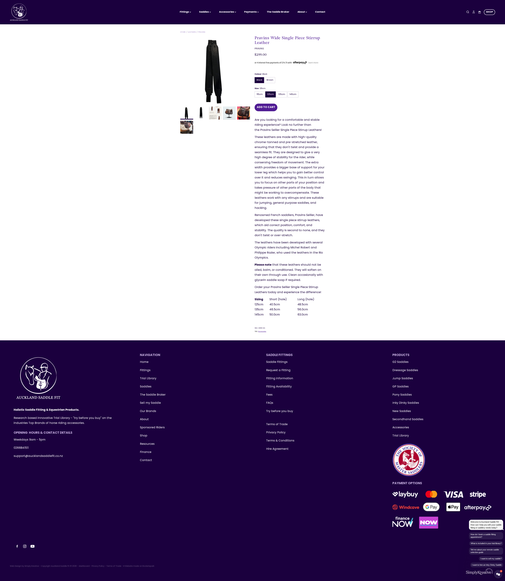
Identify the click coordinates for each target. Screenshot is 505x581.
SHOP (489, 12)
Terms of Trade (277, 424)
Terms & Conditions (280, 440)
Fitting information (279, 378)
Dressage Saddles (405, 370)
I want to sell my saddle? (491, 558)
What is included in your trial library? (486, 543)
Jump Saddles (402, 378)
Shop (143, 435)
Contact (320, 12)
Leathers (192, 32)
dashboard (84, 566)
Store (183, 32)
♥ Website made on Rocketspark (138, 566)
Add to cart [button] (266, 107)
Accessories (262, 331)
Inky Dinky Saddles (405, 403)
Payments (250, 12)
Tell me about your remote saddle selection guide (485, 551)
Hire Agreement (277, 449)
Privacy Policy (276, 432)
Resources (147, 444)
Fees (269, 395)
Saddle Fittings (276, 362)
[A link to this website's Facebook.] (501, 42)
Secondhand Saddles (407, 419)
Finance (145, 452)
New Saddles (401, 411)
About (301, 12)
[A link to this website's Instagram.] (501, 49)
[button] (498, 574)
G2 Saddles (400, 362)
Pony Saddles (402, 395)
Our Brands (148, 411)
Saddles (204, 12)
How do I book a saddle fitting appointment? (483, 535)
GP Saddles (400, 386)
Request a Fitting (278, 370)
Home (144, 362)
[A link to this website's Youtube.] (501, 56)
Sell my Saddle (150, 403)
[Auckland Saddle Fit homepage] (58, 12)
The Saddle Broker (278, 12)
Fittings (185, 12)
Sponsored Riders (152, 427)
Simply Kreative (32, 566)
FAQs (269, 403)
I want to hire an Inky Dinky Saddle (487, 565)
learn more (313, 62)
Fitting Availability (279, 386)
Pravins (201, 32)
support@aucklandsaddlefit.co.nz (38, 456)
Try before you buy (279, 411)
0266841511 (21, 448)
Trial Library (148, 378)
